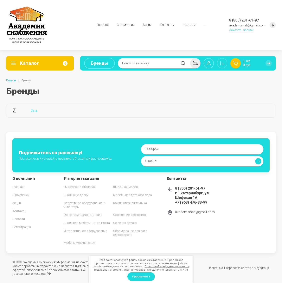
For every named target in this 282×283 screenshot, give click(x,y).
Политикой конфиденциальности (167, 266)
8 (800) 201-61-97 (244, 20)
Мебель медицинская (79, 243)
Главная (11, 80)
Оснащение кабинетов (129, 215)
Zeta (34, 111)
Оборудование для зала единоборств (130, 233)
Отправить (258, 161)
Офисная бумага (125, 223)
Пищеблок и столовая (80, 187)
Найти (183, 63)
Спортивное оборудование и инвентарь (84, 205)
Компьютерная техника (130, 203)
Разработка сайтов (237, 268)
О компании (20, 195)
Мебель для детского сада (132, 195)
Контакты (19, 211)
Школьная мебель (126, 187)
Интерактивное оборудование (85, 231)
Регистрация (21, 227)
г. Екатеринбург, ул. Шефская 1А (192, 195)
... (205, 24)
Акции (16, 203)
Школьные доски (76, 195)
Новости (18, 219)
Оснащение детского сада (83, 215)
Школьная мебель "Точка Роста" (87, 223)
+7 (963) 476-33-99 (191, 202)
